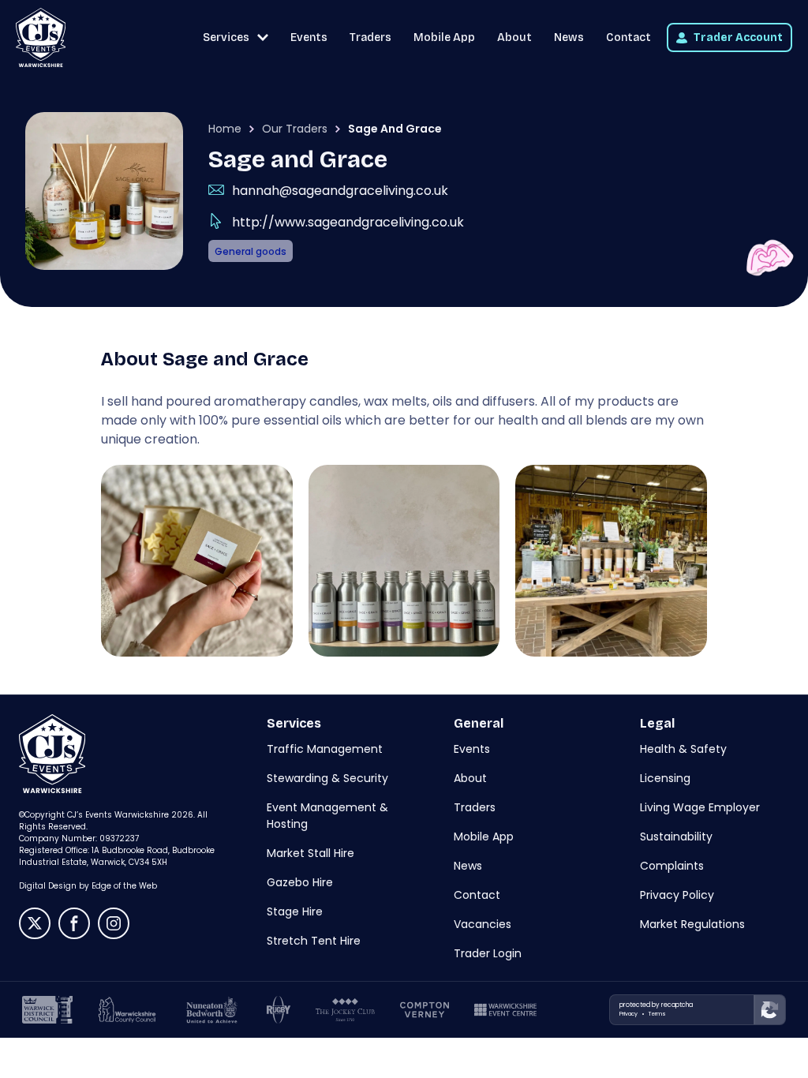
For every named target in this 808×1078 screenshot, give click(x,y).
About (514, 37)
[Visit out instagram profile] (113, 923)
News (569, 37)
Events (308, 37)
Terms (657, 1013)
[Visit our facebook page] (74, 923)
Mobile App (444, 37)
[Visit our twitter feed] (34, 923)
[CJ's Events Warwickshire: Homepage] (40, 37)
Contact (628, 37)
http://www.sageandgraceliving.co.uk (348, 222)
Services (226, 37)
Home (224, 129)
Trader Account (738, 37)
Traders (370, 37)
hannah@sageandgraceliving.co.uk (340, 191)
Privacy (628, 1013)
